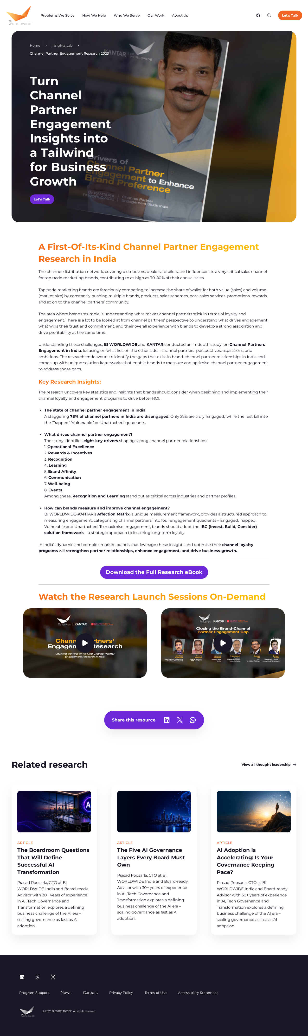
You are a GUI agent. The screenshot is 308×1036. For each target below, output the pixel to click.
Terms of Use (156, 993)
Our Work (156, 15)
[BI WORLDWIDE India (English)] (18, 15)
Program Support (34, 993)
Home (35, 45)
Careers (90, 992)
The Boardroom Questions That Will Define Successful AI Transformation (53, 861)
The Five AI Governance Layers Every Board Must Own (151, 857)
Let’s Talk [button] (42, 199)
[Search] (269, 15)
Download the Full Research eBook (154, 572)
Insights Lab (62, 45)
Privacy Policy (121, 993)
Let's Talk (290, 15)
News (66, 992)
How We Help (94, 15)
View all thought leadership (266, 764)
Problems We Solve (58, 15)
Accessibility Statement (198, 993)
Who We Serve (127, 15)
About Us (180, 15)
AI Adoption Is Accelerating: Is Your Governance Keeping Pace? (245, 861)
